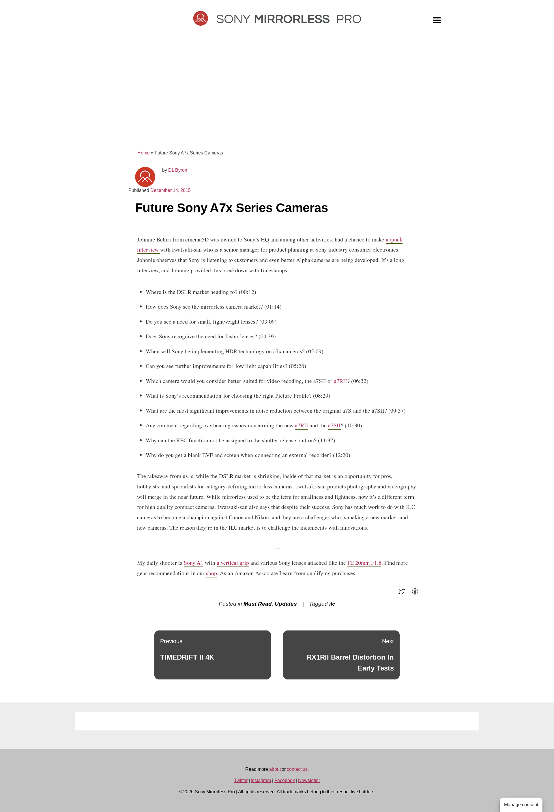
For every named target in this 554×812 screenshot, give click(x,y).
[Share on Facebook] (417, 593)
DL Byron (177, 170)
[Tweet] (403, 593)
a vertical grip (233, 562)
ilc (332, 604)
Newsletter (309, 780)
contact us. (297, 769)
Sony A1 (194, 562)
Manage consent (521, 804)
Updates (286, 604)
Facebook (284, 780)
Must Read (258, 604)
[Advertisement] (277, 95)
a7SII (334, 425)
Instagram (261, 780)
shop (211, 573)
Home (143, 152)
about (275, 769)
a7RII (340, 381)
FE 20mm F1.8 (364, 562)
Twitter (241, 780)
